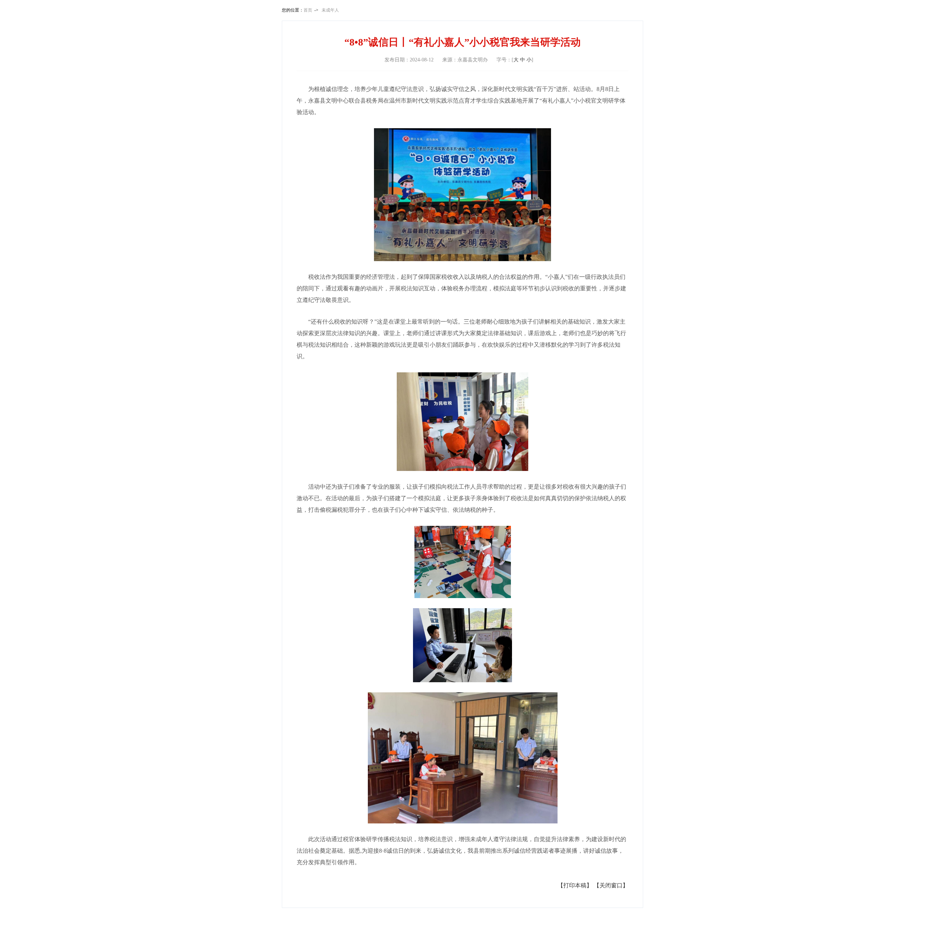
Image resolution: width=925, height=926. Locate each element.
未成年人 (330, 10)
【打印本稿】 (575, 885)
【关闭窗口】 (611, 885)
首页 (308, 10)
